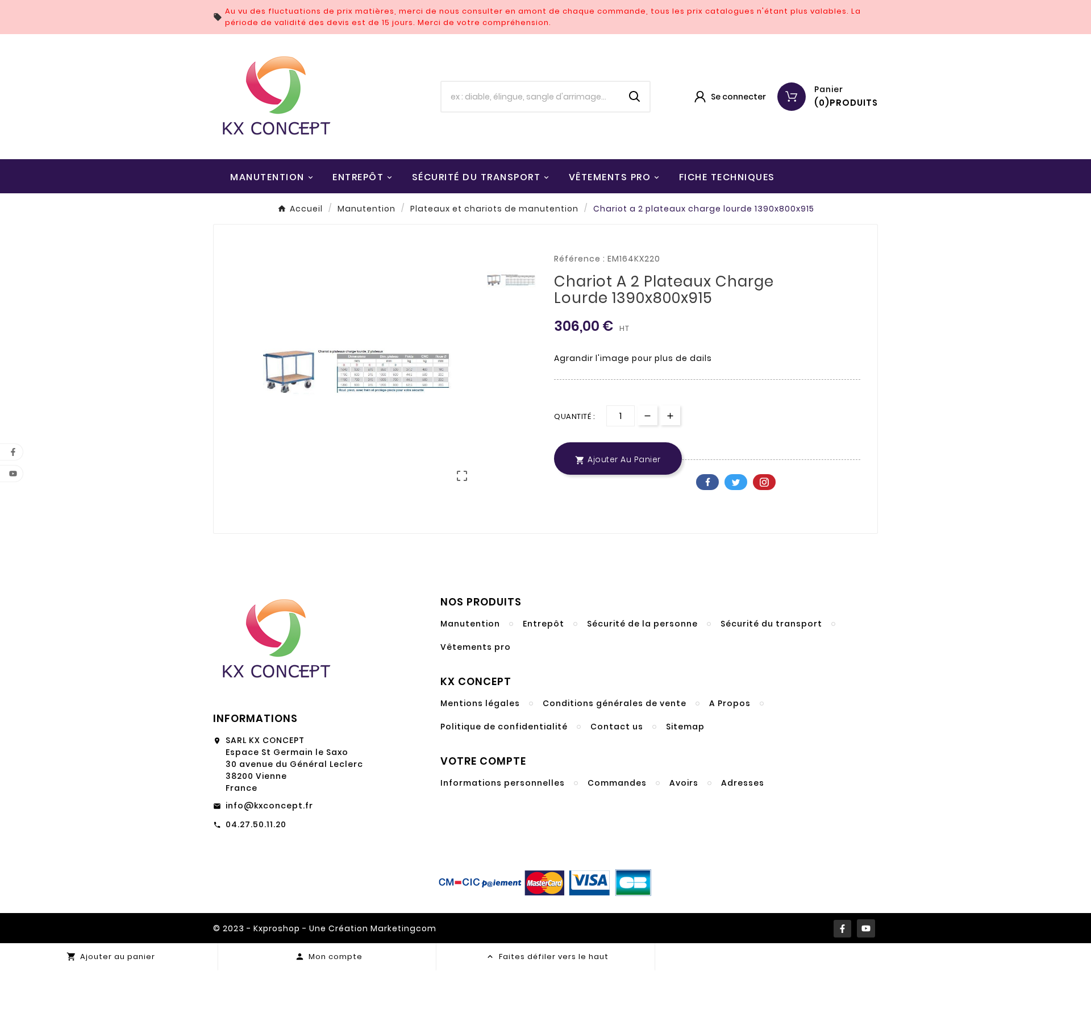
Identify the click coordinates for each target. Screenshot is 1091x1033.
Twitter (735, 482)
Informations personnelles (502, 783)
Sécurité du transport (771, 623)
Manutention (470, 623)
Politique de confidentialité (504, 726)
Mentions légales (480, 703)
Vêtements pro (475, 647)
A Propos (730, 703)
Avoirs (683, 783)
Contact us (616, 726)
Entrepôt (543, 623)
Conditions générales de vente (614, 703)
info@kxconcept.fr (269, 805)
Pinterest (764, 482)
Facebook (707, 482)
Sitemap (685, 726)
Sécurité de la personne (642, 623)
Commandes (617, 783)
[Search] (634, 96)
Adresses (742, 783)
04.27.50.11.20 (256, 824)
